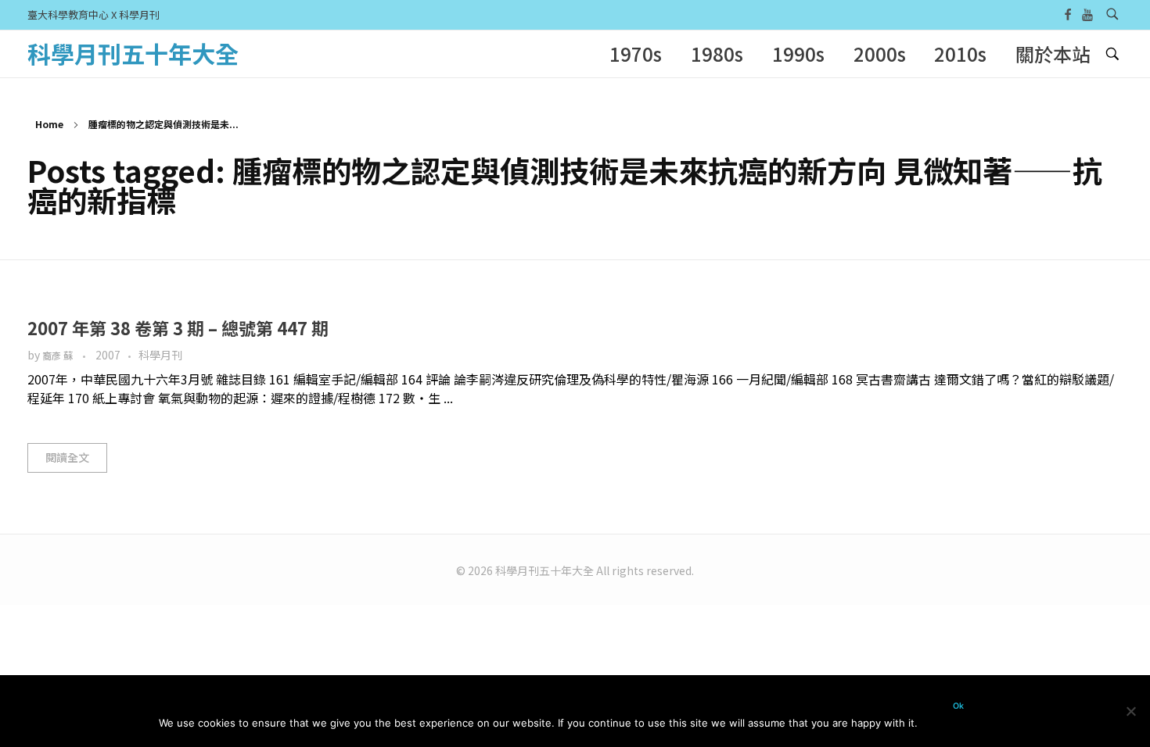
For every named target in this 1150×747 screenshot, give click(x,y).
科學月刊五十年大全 (133, 53)
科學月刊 (160, 355)
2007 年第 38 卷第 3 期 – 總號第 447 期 (178, 327)
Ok (958, 706)
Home (49, 123)
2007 (107, 355)
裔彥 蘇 (58, 355)
